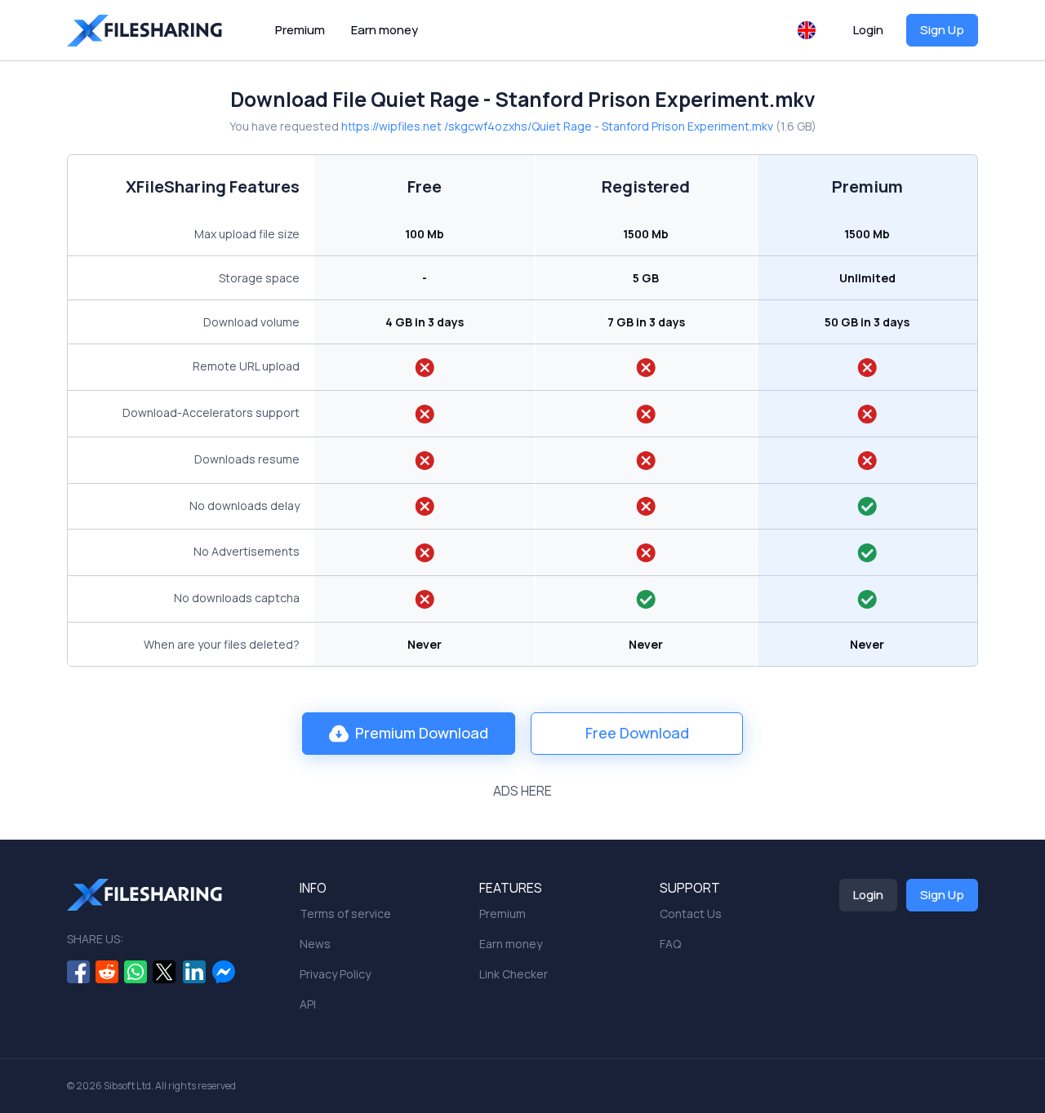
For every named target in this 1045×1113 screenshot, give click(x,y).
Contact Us (691, 913)
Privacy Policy (335, 974)
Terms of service (345, 913)
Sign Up (942, 29)
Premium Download (421, 733)
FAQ (670, 943)
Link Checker (513, 974)
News (315, 943)
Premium (300, 29)
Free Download (637, 733)
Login (868, 29)
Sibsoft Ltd (127, 1086)
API (308, 1004)
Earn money (384, 29)
